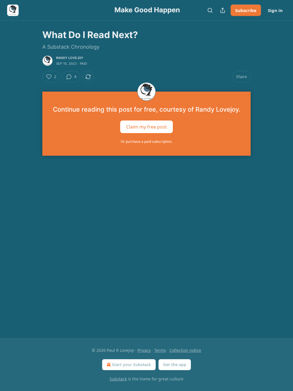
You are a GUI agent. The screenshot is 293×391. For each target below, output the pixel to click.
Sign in (275, 10)
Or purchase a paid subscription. (146, 141)
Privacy (144, 350)
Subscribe (245, 10)
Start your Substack (131, 364)
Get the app (174, 364)
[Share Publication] (222, 10)
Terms (160, 350)
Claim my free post (146, 127)
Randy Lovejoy (70, 58)
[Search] (210, 10)
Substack (118, 379)
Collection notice (185, 350)
